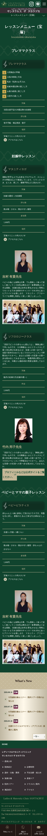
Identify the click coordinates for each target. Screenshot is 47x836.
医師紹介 (8, 767)
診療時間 (30, 767)
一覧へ (36, 736)
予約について (8, 832)
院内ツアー (9, 784)
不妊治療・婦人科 (34, 773)
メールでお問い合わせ (39, 833)
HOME (5, 744)
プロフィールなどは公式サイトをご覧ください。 (23, 474)
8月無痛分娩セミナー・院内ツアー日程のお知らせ (26, 713)
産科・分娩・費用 (12, 773)
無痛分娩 (8, 778)
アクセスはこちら (15, 140)
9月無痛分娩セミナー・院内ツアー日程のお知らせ (26, 699)
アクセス (30, 790)
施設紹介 (8, 790)
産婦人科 (8, 761)
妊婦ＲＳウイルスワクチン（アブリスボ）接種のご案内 (26, 728)
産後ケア (30, 778)
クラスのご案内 (33, 784)
